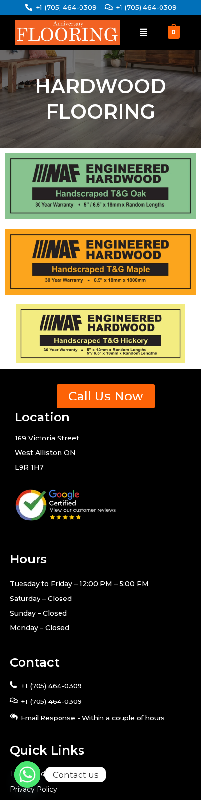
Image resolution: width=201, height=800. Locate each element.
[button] (143, 32)
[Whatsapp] (27, 774)
